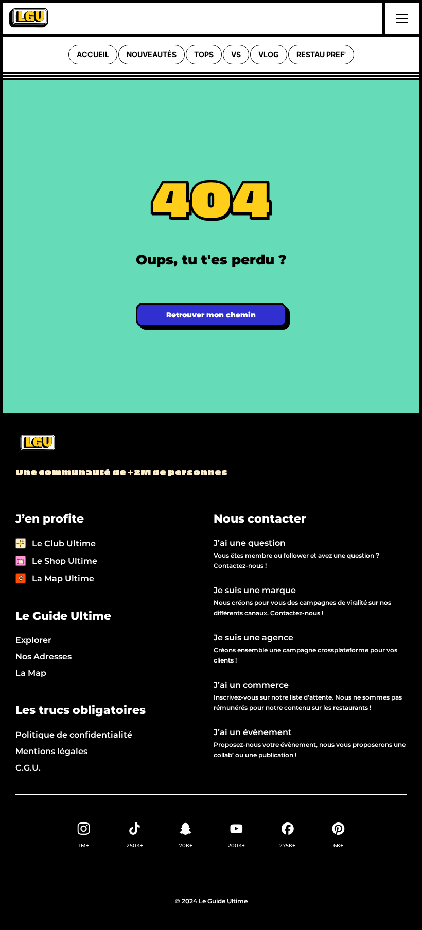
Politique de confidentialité (73, 735)
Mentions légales (51, 751)
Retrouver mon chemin (211, 314)
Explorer (33, 640)
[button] (400, 18)
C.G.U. (28, 768)
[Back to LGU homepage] (36, 444)
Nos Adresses (43, 656)
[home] (28, 18)
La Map (30, 673)
